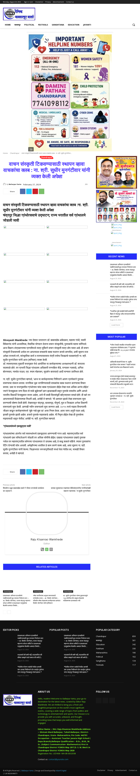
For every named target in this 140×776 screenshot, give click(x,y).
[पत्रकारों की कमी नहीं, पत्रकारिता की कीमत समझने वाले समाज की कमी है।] (102, 287)
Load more (115, 325)
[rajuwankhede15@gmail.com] (51, 551)
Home (5, 153)
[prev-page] (4, 612)
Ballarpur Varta (15, 184)
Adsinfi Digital (61, 770)
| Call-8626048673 (10, 773)
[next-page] (9, 612)
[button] (133, 25)
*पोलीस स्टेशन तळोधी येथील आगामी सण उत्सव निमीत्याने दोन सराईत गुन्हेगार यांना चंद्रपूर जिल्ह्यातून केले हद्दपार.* (123, 299)
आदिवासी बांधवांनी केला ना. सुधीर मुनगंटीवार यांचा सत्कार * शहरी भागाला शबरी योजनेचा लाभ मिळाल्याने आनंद (122, 364)
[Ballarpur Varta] (5, 184)
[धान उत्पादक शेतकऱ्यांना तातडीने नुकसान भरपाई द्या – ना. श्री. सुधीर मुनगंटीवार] (102, 396)
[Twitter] (127, 2)
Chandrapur (14, 153)
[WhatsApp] (41, 191)
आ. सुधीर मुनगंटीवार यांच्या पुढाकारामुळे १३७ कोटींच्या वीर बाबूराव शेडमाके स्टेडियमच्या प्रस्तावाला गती (75, 598)
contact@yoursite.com (58, 759)
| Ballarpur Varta (26, 770)
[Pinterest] (35, 191)
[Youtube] (135, 2)
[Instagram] (124, 2)
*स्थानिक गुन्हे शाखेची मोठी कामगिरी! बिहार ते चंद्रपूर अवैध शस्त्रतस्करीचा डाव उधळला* (122, 314)
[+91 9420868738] (42, 551)
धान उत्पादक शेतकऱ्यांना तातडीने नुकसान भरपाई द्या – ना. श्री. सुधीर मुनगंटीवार (121, 396)
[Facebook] (120, 2)
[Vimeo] (131, 2)
